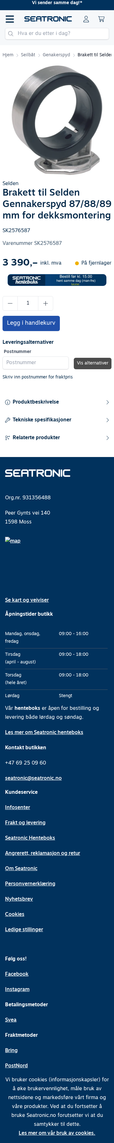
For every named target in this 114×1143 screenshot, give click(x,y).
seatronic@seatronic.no (33, 778)
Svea (10, 1020)
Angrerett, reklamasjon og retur (42, 853)
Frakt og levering (25, 823)
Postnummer (17, 352)
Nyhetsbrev (19, 899)
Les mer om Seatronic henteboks (44, 732)
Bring (11, 1050)
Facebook (16, 974)
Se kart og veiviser (27, 600)
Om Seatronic (21, 868)
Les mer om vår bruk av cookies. (57, 1133)
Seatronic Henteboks (30, 838)
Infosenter (17, 807)
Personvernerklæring (30, 884)
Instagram (17, 989)
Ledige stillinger (24, 929)
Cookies (14, 914)
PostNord (16, 1066)
